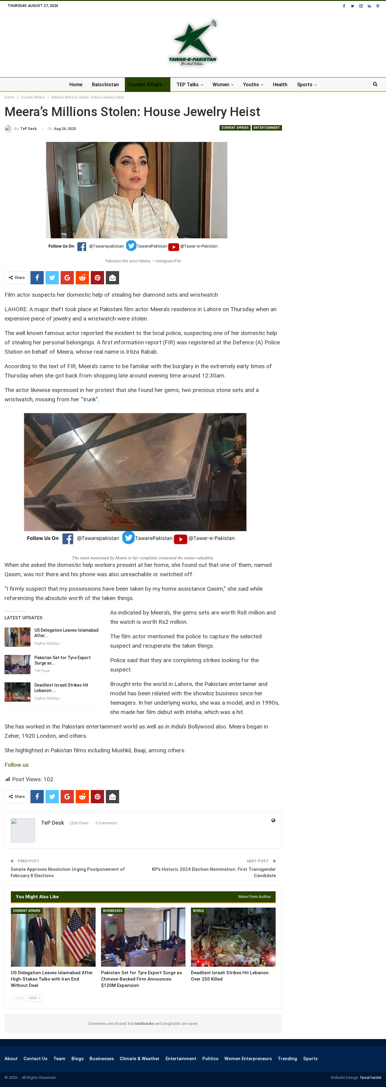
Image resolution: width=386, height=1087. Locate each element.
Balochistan (105, 84)
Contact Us (35, 1058)
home (75, 84)
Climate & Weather (140, 1058)
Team (59, 1058)
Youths (251, 84)
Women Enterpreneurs (248, 1058)
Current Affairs (145, 84)
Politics (210, 1058)
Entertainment (267, 127)
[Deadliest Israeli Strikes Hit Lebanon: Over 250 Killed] (17, 692)
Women (221, 84)
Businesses (112, 910)
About (11, 1058)
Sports (304, 84)
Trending (287, 1058)
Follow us (17, 764)
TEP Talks (187, 84)
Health (280, 84)
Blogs (77, 1058)
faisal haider (370, 1077)
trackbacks (144, 1023)
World (198, 910)
